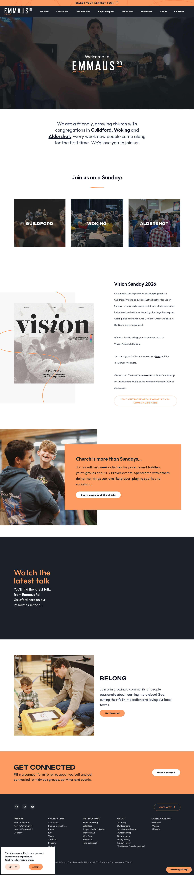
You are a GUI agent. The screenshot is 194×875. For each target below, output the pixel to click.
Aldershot (156, 829)
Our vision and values (127, 829)
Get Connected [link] (166, 772)
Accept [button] (35, 867)
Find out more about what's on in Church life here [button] (145, 401)
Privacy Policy (124, 842)
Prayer (51, 829)
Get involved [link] (112, 713)
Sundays (52, 842)
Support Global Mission (94, 829)
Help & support (106, 11)
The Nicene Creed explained (131, 846)
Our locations (123, 825)
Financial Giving (90, 822)
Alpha (51, 849)
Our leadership (124, 832)
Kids (50, 832)
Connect (18, 832)
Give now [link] (165, 807)
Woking (155, 825)
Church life (62, 11)
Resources (146, 11)
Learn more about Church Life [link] (98, 494)
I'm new (44, 11)
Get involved (83, 11)
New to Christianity (23, 825)
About (163, 11)
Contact (179, 11)
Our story (121, 822)
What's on (127, 11)
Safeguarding (123, 839)
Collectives (53, 822)
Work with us (89, 832)
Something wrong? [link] (179, 869)
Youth (51, 836)
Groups (51, 846)
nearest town (95, 3)
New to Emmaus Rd (23, 829)
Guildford (156, 822)
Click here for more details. (19, 859)
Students (52, 839)
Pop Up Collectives (57, 825)
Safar (51, 853)
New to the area (22, 822)
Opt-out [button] (13, 867)
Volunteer (87, 825)
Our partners (123, 836)
